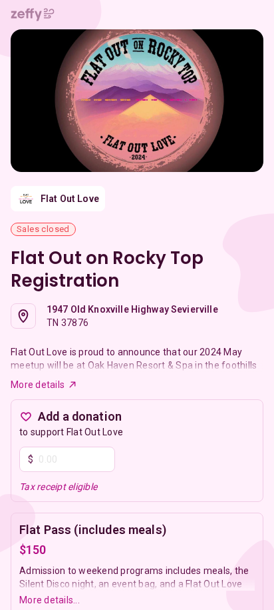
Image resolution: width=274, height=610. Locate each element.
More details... (49, 600)
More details (38, 384)
